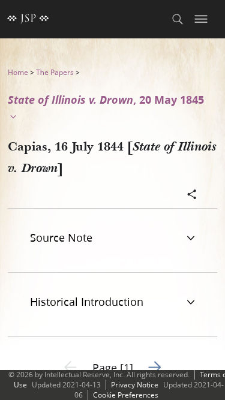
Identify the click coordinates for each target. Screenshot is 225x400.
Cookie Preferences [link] (125, 395)
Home (18, 72)
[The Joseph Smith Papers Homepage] (28, 19)
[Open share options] (192, 195)
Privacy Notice (134, 385)
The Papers (55, 72)
